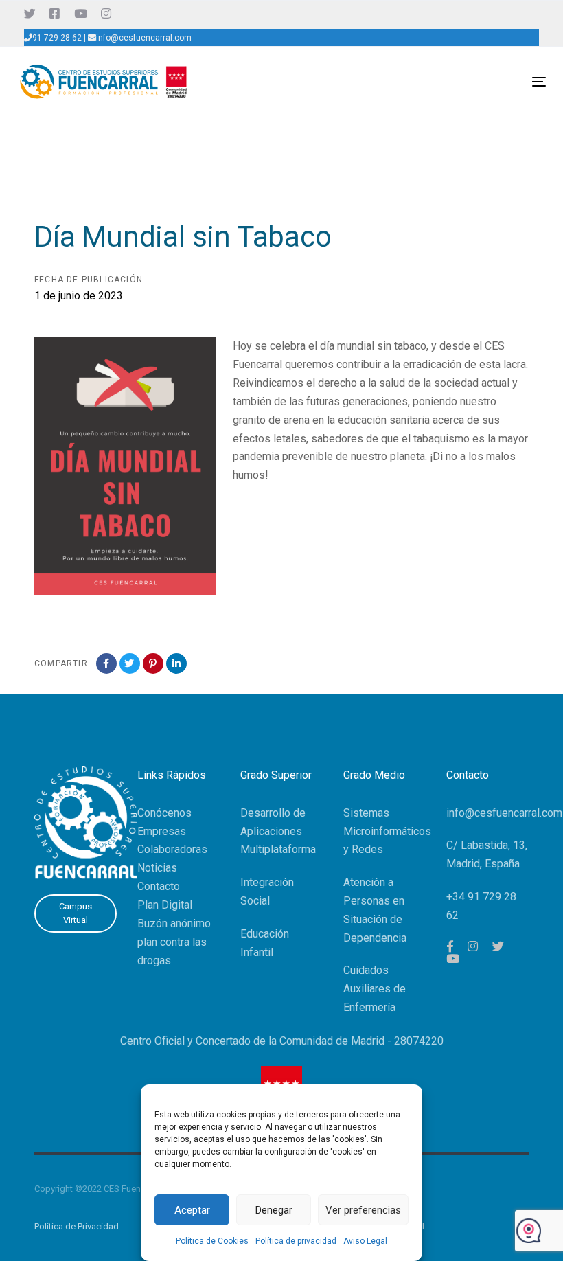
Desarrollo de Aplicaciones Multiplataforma (278, 831)
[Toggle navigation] (457, 81)
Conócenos (164, 812)
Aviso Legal (365, 1241)
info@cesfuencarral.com (144, 38)
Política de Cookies (212, 1241)
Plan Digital (164, 904)
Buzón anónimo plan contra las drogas (174, 942)
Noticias (157, 867)
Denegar (273, 1210)
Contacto (158, 886)
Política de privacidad (295, 1241)
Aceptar (192, 1210)
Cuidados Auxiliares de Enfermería (374, 989)
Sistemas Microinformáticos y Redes (387, 831)
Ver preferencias (363, 1210)
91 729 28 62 (57, 38)
